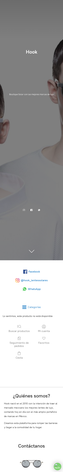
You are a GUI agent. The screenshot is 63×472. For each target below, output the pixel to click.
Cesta (19, 357)
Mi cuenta (44, 331)
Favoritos (43, 342)
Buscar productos (19, 331)
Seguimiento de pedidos (19, 344)
